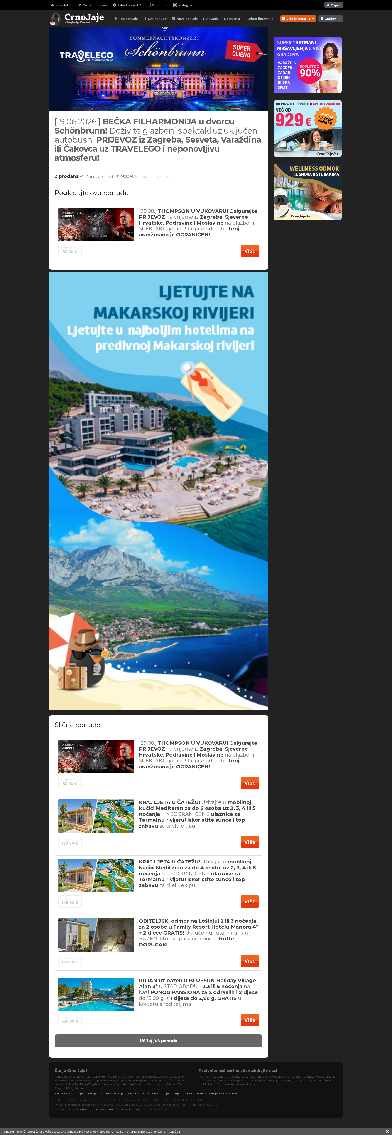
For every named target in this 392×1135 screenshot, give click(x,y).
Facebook (159, 5)
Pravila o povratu (194, 1093)
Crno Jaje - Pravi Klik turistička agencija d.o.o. (110, 1109)
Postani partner (92, 5)
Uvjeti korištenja (86, 1093)
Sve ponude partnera (152, 177)
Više (249, 251)
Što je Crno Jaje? (71, 1070)
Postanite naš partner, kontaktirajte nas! (238, 1070)
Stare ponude (216, 1093)
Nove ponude (185, 18)
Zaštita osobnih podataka (143, 1093)
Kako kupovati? (127, 5)
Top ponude (126, 18)
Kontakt (234, 1093)
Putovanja (211, 18)
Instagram (186, 5)
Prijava (333, 5)
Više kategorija (298, 18)
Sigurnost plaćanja (112, 1093)
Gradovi (330, 18)
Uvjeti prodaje (171, 1093)
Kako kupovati (63, 1093)
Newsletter (62, 5)
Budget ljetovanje (259, 18)
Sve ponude (155, 18)
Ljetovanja (232, 18)
